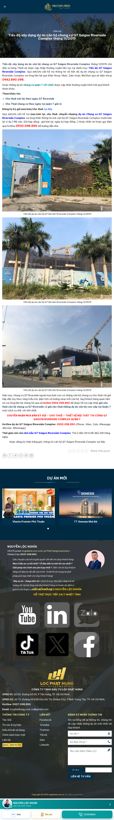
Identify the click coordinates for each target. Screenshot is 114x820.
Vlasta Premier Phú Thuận (28, 521)
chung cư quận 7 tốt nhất (38, 84)
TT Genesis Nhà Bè (85, 521)
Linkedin (44, 744)
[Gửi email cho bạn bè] (20, 455)
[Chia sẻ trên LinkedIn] (31, 455)
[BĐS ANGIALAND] (57, 6)
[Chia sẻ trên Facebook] (10, 455)
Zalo (42, 739)
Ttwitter (44, 729)
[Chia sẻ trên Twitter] (15, 455)
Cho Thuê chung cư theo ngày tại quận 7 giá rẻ (33, 103)
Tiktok (43, 734)
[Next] (108, 503)
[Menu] (5, 6)
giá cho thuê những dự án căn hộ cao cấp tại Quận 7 (79, 406)
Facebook (46, 719)
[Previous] (6, 503)
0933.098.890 (61, 402)
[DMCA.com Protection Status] (12, 744)
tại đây (48, 109)
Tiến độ (57, 31)
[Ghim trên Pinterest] (26, 455)
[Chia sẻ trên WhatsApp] (4, 455)
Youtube (44, 724)
